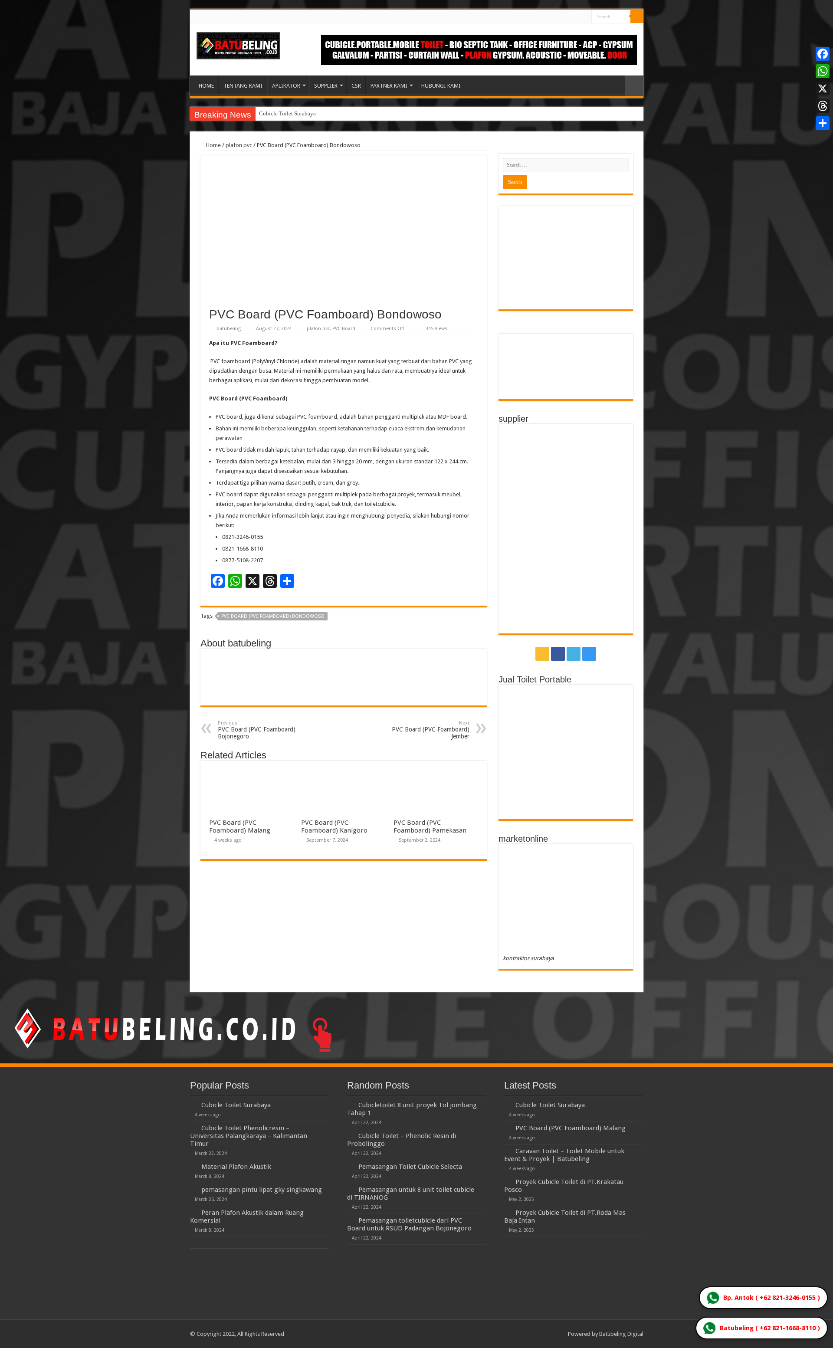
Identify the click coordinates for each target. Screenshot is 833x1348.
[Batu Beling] (238, 45)
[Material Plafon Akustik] (193, 1166)
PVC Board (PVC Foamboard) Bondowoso (273, 616)
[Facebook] (568, 17)
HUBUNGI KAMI (441, 85)
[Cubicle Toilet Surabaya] (193, 1104)
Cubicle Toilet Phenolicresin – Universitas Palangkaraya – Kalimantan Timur (248, 1136)
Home (213, 145)
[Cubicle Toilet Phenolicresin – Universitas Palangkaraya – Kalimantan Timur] (193, 1127)
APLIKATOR (286, 85)
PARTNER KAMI (389, 85)
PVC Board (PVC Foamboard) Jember (430, 730)
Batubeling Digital (621, 1334)
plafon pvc (239, 145)
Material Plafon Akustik (236, 1167)
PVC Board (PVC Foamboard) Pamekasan (430, 826)
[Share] (822, 123)
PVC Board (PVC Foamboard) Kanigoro (334, 826)
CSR (356, 85)
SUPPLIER (326, 85)
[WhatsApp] (822, 71)
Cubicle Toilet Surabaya (287, 113)
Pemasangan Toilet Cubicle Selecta (410, 1167)
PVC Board (343, 328)
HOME (206, 85)
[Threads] (822, 106)
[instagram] (585, 17)
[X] (822, 88)
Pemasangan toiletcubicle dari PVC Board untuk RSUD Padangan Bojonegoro (409, 1224)
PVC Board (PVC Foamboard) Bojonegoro (256, 730)
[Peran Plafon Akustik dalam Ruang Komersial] (193, 1212)
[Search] (636, 16)
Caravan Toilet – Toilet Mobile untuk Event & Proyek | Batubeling (564, 1155)
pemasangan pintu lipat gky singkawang (261, 1190)
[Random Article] (634, 85)
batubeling (228, 328)
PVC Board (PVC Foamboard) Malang (239, 826)
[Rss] (560, 17)
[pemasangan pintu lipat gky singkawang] (193, 1189)
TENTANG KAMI (242, 85)
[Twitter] (577, 17)
